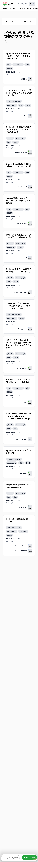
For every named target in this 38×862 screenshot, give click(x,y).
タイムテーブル (13, 8)
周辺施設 (35, 8)
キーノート (9, 21)
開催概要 (5, 8)
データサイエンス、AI (28, 21)
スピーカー (22, 8)
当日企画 (29, 8)
